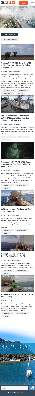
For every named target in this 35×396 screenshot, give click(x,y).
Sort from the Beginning (10, 39)
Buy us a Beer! (23, 3)
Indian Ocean (7, 170)
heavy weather (23, 90)
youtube (20, 93)
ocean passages (8, 93)
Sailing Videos (7, 71)
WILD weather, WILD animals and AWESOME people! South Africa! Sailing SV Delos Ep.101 (15, 118)
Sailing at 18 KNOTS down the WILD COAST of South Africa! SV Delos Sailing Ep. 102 (16, 65)
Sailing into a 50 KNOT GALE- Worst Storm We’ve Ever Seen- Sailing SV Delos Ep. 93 (16, 164)
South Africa (16, 71)
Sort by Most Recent (9, 34)
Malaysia (6, 301)
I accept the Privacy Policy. (16, 392)
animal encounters (9, 90)
